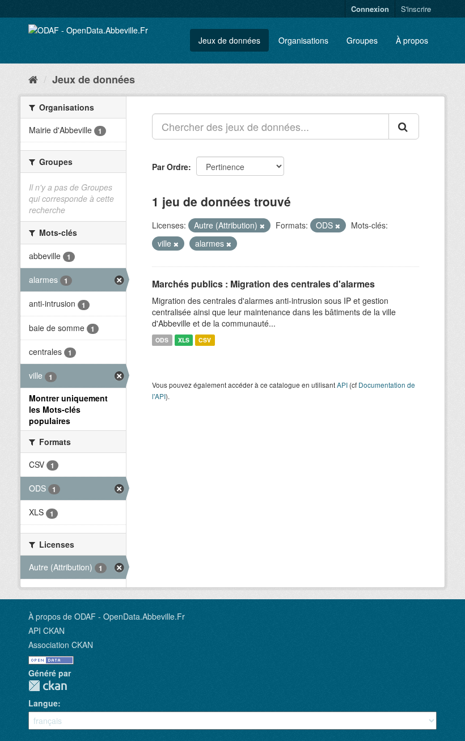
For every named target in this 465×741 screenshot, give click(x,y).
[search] (403, 126)
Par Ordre (170, 166)
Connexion (370, 8)
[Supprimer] (262, 225)
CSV (204, 340)
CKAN (47, 686)
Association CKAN (60, 644)
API (342, 384)
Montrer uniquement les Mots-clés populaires (68, 409)
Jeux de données (229, 40)
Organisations (303, 40)
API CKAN (46, 630)
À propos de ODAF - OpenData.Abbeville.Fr (106, 616)
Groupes (362, 40)
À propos (412, 40)
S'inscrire (416, 8)
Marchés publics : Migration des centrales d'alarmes (263, 283)
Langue (43, 703)
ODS (161, 340)
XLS (183, 340)
